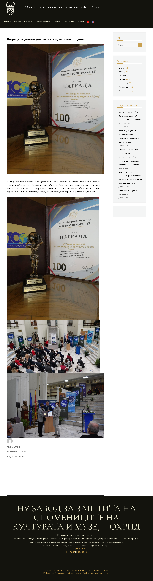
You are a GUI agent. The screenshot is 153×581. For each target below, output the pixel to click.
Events (121, 68)
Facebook (81, 552)
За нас (16, 22)
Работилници (124, 91)
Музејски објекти (42, 22)
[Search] (140, 45)
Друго (10, 456)
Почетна (7, 22)
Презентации (124, 87)
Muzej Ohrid (13, 447)
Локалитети (68, 22)
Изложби (122, 75)
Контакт (81, 22)
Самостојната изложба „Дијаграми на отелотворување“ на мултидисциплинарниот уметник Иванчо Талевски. (130, 157)
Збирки (56, 22)
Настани (27, 22)
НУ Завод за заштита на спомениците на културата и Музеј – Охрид (61, 7)
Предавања (123, 83)
